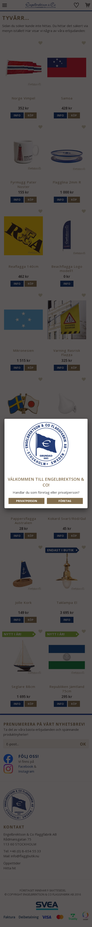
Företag (65, 501)
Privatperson (26, 501)
